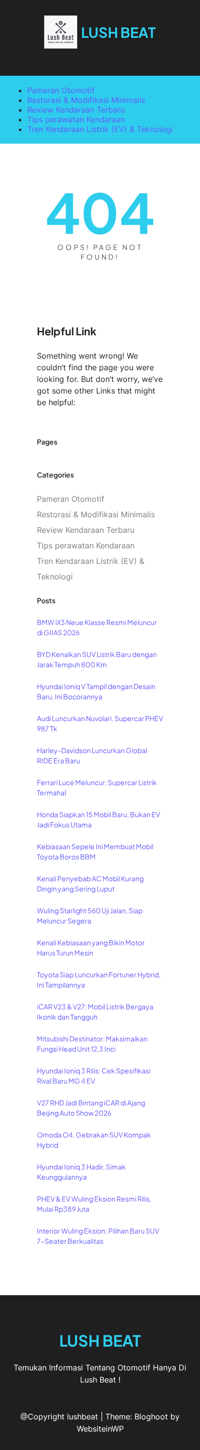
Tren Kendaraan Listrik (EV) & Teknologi (100, 129)
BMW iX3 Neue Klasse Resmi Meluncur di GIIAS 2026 (97, 627)
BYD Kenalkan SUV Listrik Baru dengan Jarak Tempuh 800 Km (97, 659)
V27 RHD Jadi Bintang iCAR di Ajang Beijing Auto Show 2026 (91, 1107)
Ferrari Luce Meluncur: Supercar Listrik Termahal (97, 787)
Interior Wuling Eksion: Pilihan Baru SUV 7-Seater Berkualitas (98, 1235)
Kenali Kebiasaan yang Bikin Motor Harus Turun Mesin (91, 947)
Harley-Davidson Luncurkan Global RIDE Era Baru (92, 755)
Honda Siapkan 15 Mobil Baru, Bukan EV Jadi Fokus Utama (98, 819)
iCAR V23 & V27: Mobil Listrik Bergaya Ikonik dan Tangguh (95, 1011)
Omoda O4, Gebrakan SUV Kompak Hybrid (94, 1139)
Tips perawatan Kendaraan (76, 119)
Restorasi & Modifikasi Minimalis (86, 100)
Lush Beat (118, 32)
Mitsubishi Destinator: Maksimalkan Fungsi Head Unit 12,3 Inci (92, 1043)
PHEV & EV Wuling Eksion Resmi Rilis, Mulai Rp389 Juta (94, 1203)
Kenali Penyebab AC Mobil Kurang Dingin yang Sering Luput (90, 883)
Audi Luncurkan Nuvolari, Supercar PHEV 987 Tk (100, 723)
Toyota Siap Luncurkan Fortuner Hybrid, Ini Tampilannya (99, 979)
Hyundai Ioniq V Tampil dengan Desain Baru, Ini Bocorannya (96, 691)
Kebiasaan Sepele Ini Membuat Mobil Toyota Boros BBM (95, 851)
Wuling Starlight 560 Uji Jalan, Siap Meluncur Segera (90, 915)
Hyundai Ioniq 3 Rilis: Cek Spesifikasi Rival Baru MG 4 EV (93, 1075)
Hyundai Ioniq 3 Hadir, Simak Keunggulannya (81, 1171)
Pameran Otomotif (61, 90)
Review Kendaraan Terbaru (76, 110)
